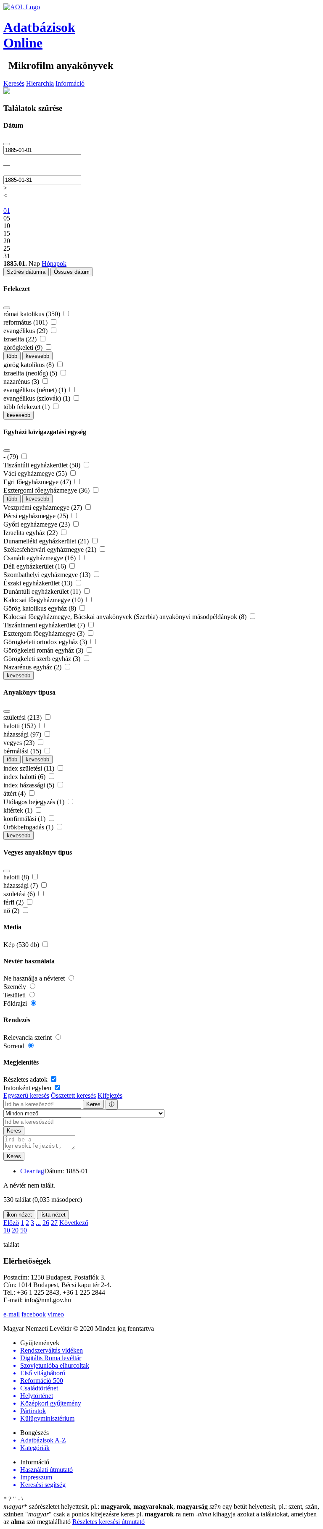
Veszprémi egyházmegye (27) (43, 507)
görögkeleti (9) (23, 347)
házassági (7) (21, 885)
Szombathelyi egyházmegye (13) (47, 574)
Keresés (13, 83)
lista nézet (53, 1215)
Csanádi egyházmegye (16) (40, 557)
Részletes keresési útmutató (108, 1521)
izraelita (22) (20, 339)
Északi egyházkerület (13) (38, 583)
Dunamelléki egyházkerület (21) (46, 541)
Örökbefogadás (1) (29, 827)
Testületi (15, 995)
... (38, 1222)
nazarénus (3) (22, 381)
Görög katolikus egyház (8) (40, 608)
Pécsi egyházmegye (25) (36, 515)
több (12, 356)
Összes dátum (72, 272)
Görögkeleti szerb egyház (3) (42, 658)
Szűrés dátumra (26, 272)
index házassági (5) (29, 785)
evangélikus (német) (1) (35, 389)
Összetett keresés (73, 1095)
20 (15, 1230)
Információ (70, 83)
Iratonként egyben (28, 1087)
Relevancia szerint (28, 1037)
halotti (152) (20, 725)
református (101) (26, 322)
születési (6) (20, 893)
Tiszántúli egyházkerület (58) (42, 465)
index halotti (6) (25, 776)
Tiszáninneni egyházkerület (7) (45, 625)
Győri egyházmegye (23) (37, 524)
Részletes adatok (26, 1079)
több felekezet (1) (27, 406)
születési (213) (23, 717)
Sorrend (14, 1045)
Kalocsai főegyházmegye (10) (44, 599)
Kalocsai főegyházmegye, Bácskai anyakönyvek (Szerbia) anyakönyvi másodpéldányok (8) (125, 616)
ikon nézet (19, 1215)
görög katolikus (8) (29, 364)
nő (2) (12, 910)
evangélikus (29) (26, 330)
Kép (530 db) (22, 944)
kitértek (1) (18, 810)
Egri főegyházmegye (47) (38, 481)
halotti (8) (17, 877)
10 (6, 1230)
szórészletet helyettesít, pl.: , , (105, 1506)
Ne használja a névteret (34, 978)
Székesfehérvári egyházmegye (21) (50, 549)
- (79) (11, 456)
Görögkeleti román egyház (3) (44, 650)
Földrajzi (16, 1003)
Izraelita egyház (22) (31, 532)
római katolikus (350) (32, 313)
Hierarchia (40, 83)
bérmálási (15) (23, 751)
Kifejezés (110, 1095)
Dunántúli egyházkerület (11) (42, 591)
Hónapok (54, 263)
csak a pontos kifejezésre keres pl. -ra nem (110, 1514)
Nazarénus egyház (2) (33, 667)
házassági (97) (23, 734)
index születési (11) (29, 768)
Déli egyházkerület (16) (35, 566)
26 (45, 1222)
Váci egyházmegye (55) (36, 473)
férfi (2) (14, 902)
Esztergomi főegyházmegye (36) (47, 490)
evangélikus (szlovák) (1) (37, 398)
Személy (15, 986)
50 (23, 1230)
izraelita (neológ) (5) (31, 373)
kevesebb (37, 356)
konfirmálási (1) (25, 818)
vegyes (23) (19, 742)
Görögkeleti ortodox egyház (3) (46, 641)
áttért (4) (15, 793)
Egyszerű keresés (26, 1095)
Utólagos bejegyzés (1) (34, 801)
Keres (93, 1104)
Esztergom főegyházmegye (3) (44, 633)
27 (54, 1222)
